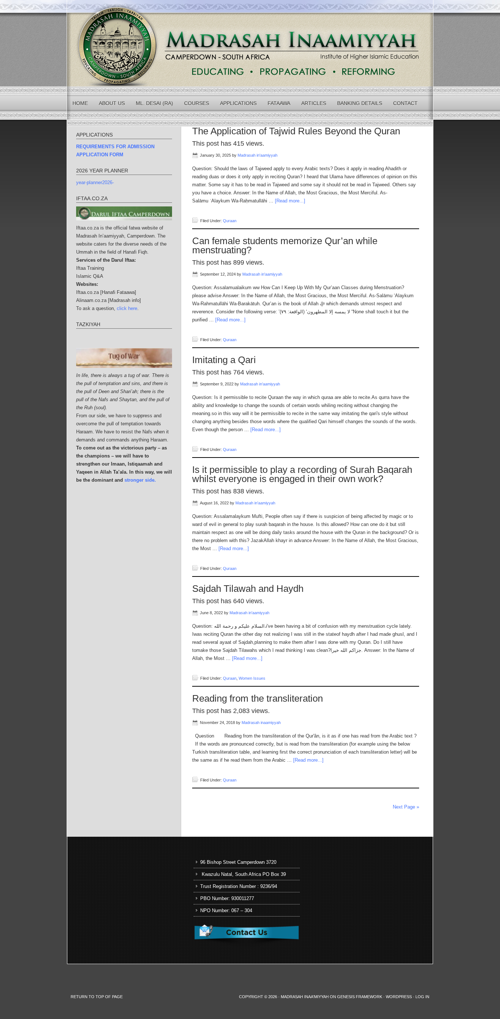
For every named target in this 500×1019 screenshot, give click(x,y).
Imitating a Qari (224, 359)
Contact (405, 103)
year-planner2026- (95, 182)
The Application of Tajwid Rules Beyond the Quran (296, 131)
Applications (238, 103)
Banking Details (359, 103)
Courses (196, 103)
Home (80, 103)
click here (127, 308)
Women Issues (252, 678)
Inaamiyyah (250, 43)
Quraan (229, 221)
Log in (422, 996)
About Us (112, 103)
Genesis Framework (359, 996)
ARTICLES (313, 103)
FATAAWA (279, 103)
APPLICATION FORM (99, 154)
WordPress (399, 996)
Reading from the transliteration (257, 698)
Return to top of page (97, 996)
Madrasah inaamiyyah (261, 722)
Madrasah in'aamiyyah (257, 155)
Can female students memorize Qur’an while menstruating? (284, 245)
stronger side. (140, 480)
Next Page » (406, 807)
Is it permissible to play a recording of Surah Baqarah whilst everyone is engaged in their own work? (302, 474)
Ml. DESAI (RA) (154, 103)
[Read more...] (290, 201)
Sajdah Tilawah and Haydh (247, 588)
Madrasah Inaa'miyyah (305, 996)
